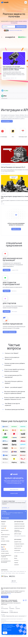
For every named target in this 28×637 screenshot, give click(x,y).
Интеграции (3, 526)
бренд (15, 558)
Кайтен (17, 573)
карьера (16, 562)
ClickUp (18, 571)
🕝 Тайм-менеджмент (5, 164)
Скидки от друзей (5, 553)
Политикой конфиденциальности (7, 629)
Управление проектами (19, 526)
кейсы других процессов (19, 536)
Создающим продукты (19, 544)
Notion (8, 571)
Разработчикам (17, 541)
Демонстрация (4, 536)
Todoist (14, 571)
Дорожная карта (4, 530)
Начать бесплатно (21, 26)
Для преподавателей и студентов (6, 556)
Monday (11, 571)
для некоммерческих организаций (6, 561)
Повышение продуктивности (18, 531)
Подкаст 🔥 (3, 549)
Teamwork (3, 573)
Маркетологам (17, 548)
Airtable (9, 573)
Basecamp (22, 571)
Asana (5, 571)
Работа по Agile (17, 533)
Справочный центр (5, 534)
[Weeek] (4, 2)
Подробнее (4, 597)
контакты (16, 560)
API (1, 532)
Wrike (6, 573)
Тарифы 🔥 (3, 528)
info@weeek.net (14, 582)
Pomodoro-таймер (5, 541)
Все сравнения (22, 573)
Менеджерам (17, 550)
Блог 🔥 (3, 546)
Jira (25, 571)
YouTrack (13, 573)
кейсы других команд (19, 552)
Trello (2, 571)
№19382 (9, 593)
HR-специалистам (18, 546)
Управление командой (19, 524)
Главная (3, 524)
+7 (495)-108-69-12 (13, 612)
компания (16, 564)
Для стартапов (4, 558)
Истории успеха (4, 551)
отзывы (2, 538)
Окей (5, 632)
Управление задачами (19, 528)
